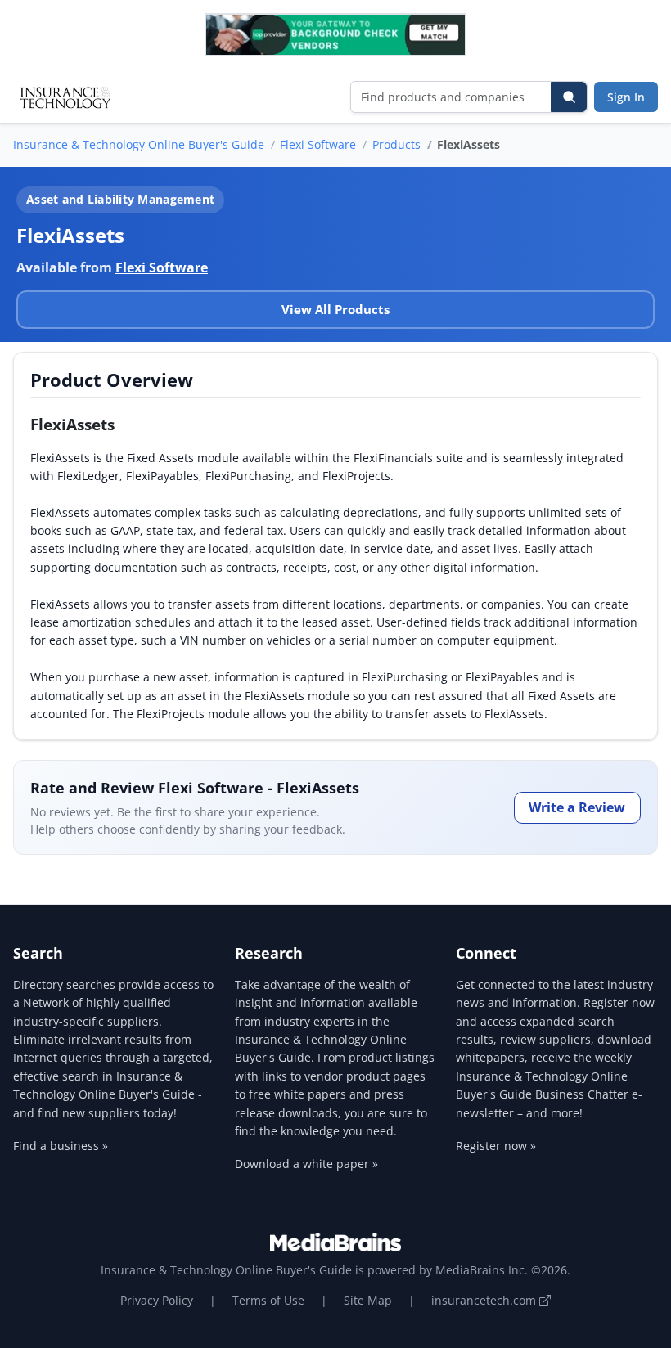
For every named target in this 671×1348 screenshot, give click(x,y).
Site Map (368, 1300)
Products (396, 144)
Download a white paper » (306, 1163)
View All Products (335, 309)
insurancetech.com (485, 1300)
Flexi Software (318, 144)
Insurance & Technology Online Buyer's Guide (138, 144)
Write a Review (577, 807)
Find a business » (60, 1145)
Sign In (626, 97)
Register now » (496, 1145)
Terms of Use (268, 1300)
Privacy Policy (156, 1300)
